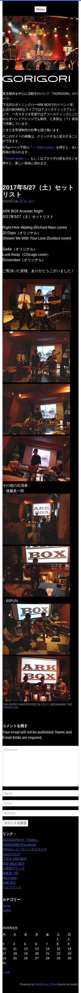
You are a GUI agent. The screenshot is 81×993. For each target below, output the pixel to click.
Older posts (42, 147)
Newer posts (16, 158)
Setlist (6, 910)
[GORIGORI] (40, 43)
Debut (53, 984)
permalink (10, 707)
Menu (40, 9)
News (45, 704)
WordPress (42, 984)
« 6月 (6, 972)
